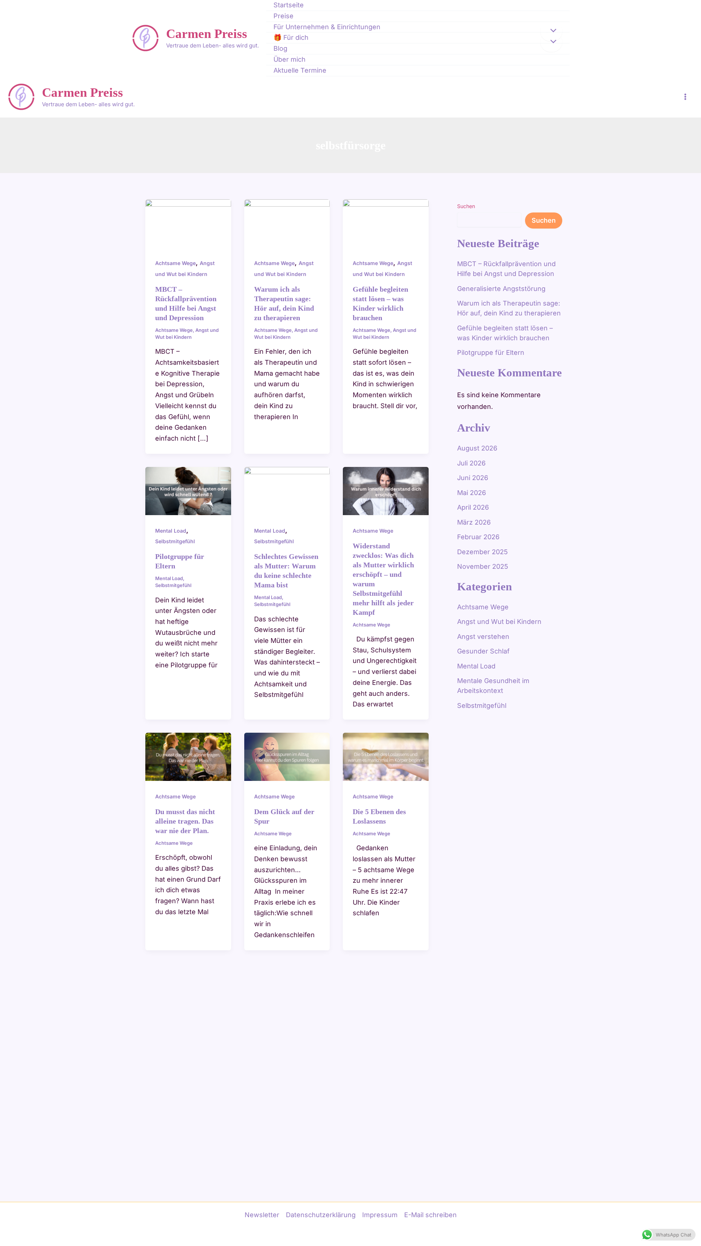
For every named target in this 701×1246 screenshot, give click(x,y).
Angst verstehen (483, 636)
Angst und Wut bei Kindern (499, 621)
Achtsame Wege (175, 263)
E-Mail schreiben (430, 1215)
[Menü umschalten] (551, 31)
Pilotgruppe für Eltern (490, 352)
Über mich (289, 59)
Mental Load (170, 531)
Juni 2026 (472, 478)
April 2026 (473, 507)
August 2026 (477, 448)
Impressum (380, 1215)
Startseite (288, 5)
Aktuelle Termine (299, 70)
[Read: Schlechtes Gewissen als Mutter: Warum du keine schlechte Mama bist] (287, 490)
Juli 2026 (471, 463)
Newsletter (262, 1215)
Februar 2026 (478, 537)
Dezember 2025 (482, 552)
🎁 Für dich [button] (291, 37)
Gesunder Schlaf (483, 651)
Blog (280, 48)
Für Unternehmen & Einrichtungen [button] (326, 27)
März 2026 (474, 522)
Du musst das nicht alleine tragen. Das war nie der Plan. (185, 821)
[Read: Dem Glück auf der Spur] (287, 756)
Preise (283, 16)
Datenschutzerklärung (321, 1215)
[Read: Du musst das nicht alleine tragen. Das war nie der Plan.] (188, 756)
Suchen (466, 206)
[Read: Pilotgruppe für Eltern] (188, 490)
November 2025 (482, 566)
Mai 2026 (471, 493)
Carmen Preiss (206, 34)
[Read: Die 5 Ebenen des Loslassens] (386, 756)
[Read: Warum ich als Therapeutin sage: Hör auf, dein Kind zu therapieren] (287, 223)
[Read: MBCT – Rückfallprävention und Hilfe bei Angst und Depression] (188, 223)
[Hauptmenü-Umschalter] (685, 97)
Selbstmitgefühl (175, 541)
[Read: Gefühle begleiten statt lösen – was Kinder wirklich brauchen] (386, 223)
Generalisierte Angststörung (501, 288)
